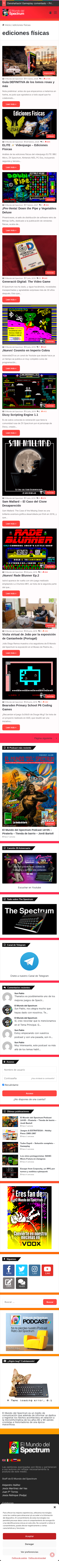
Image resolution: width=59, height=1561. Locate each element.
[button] (54, 1507)
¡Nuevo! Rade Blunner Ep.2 (20, 575)
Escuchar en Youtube (29, 887)
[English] (4, 1460)
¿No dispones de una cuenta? (30, 1099)
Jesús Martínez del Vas (14, 1488)
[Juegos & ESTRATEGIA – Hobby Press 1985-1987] (10, 1134)
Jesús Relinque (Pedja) (14, 1495)
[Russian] (15, 1460)
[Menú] (55, 13)
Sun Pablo (19, 993)
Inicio (7, 25)
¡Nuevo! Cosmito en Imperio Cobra (26, 350)
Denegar (29, 1544)
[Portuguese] (11, 1460)
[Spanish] (19, 1460)
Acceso (29, 1093)
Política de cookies (19, 1558)
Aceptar (29, 1536)
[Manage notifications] (52, 1554)
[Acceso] (50, 13)
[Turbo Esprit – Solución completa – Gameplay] (10, 1147)
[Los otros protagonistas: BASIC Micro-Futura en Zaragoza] (10, 1160)
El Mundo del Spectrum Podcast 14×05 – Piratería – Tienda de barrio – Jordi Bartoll (38, 1120)
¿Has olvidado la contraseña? (43, 1078)
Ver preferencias (29, 1552)
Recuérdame (11, 1085)
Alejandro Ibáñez (11, 1484)
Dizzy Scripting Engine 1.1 (20, 414)
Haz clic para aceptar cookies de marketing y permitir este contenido (29, 868)
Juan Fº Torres (10, 1491)
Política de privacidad (37, 1558)
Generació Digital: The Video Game (26, 281)
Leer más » (11, 104)
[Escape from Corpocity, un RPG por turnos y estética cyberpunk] (10, 1172)
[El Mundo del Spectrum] (13, 12)
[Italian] (8, 1460)
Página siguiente (43, 738)
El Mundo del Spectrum (13, 79)
